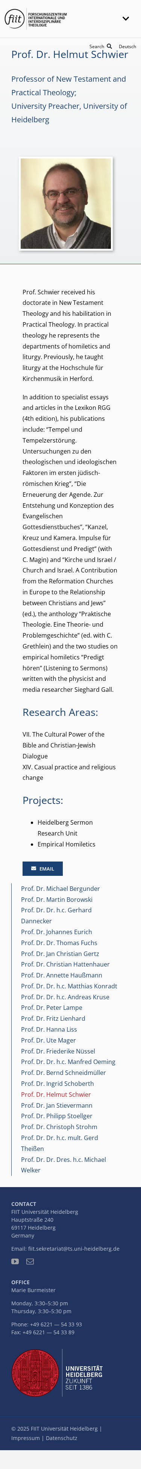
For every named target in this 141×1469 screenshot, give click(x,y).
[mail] (30, 1261)
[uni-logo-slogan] (58, 1352)
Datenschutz (61, 1438)
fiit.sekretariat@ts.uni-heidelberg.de (74, 1248)
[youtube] (15, 1261)
